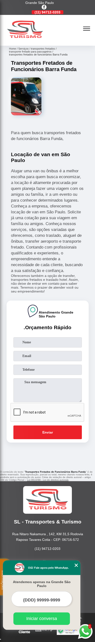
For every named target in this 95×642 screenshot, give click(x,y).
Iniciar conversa (41, 618)
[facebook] (44, 7)
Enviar (47, 432)
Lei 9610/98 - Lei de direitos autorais (47, 480)
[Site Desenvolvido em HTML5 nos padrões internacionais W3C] (44, 630)
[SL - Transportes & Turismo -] (25, 40)
